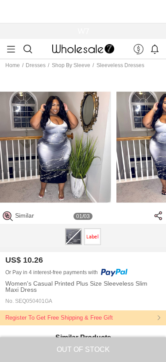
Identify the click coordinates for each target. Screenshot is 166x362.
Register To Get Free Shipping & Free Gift (59, 317)
